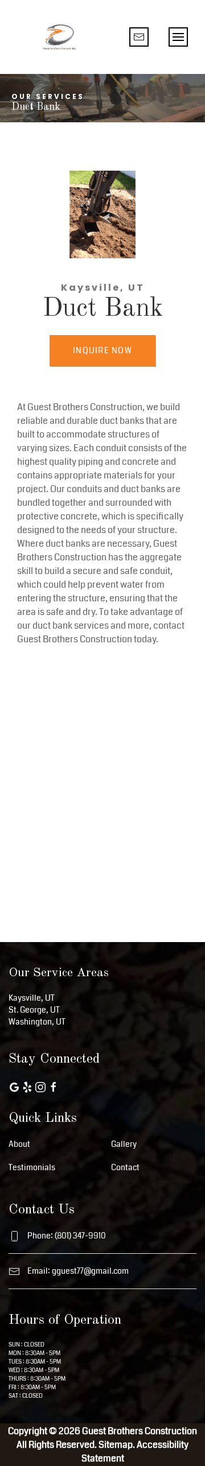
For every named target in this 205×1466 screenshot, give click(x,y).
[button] (178, 37)
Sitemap (116, 1444)
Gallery (124, 1144)
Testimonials (32, 1167)
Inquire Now (102, 350)
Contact (125, 1167)
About (19, 1144)
